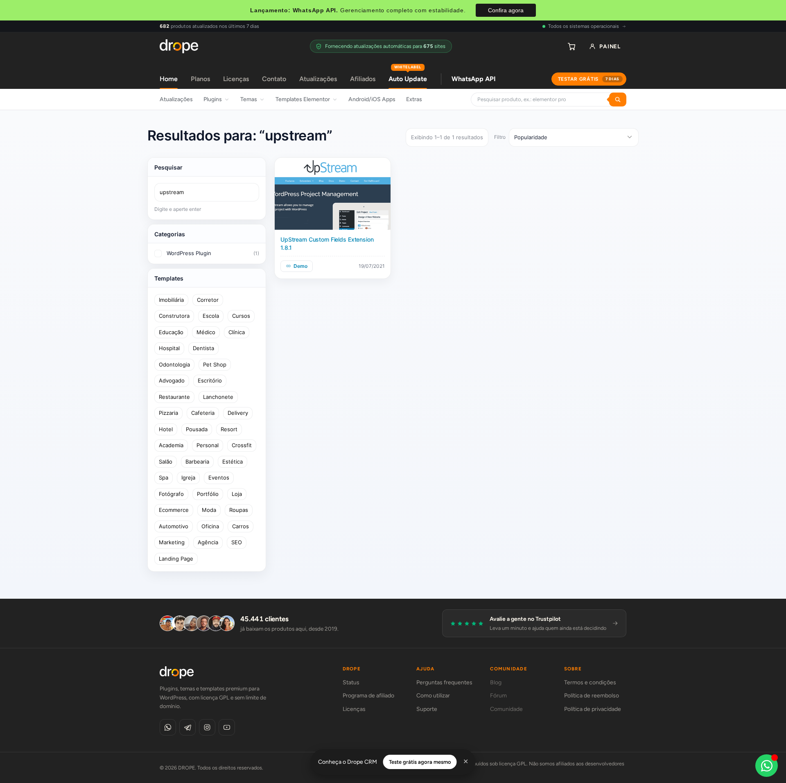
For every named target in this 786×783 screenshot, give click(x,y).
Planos (200, 79)
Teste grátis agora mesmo (420, 762)
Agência (208, 542)
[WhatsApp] (168, 727)
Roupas (238, 510)
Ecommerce (174, 510)
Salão (165, 461)
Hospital (169, 348)
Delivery (238, 413)
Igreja (188, 477)
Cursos (241, 315)
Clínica (236, 332)
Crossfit (242, 445)
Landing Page (176, 558)
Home (169, 79)
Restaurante (174, 397)
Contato (274, 79)
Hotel (166, 429)
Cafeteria (203, 413)
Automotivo (173, 526)
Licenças (236, 79)
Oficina (210, 526)
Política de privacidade (592, 709)
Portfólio (208, 494)
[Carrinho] (571, 46)
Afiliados (362, 79)
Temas (248, 99)
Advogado (172, 380)
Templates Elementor (303, 99)
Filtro (500, 137)
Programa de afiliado (368, 695)
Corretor (208, 299)
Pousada (197, 429)
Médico (205, 332)
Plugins (212, 99)
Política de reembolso (591, 695)
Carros (240, 526)
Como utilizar (433, 695)
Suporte (426, 709)
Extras (414, 99)
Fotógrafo (171, 494)
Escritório (210, 380)
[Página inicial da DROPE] (179, 46)
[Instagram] (207, 727)
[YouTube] (227, 727)
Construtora (174, 315)
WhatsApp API (474, 79)
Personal (207, 445)
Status (351, 682)
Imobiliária (171, 299)
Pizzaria (168, 413)
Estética (232, 461)
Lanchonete (218, 397)
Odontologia (174, 364)
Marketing (172, 542)
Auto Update (407, 76)
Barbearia (197, 461)
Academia (171, 445)
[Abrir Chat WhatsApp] (766, 765)
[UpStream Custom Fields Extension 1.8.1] (333, 194)
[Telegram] (187, 727)
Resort (229, 429)
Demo (300, 266)
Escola (211, 315)
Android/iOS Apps (371, 99)
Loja (237, 494)
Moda (209, 510)
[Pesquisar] (617, 99)
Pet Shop (214, 364)
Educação (171, 332)
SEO (236, 542)
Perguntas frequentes (444, 682)
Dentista (203, 348)
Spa (163, 477)
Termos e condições (590, 682)
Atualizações (318, 79)
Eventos (218, 477)
